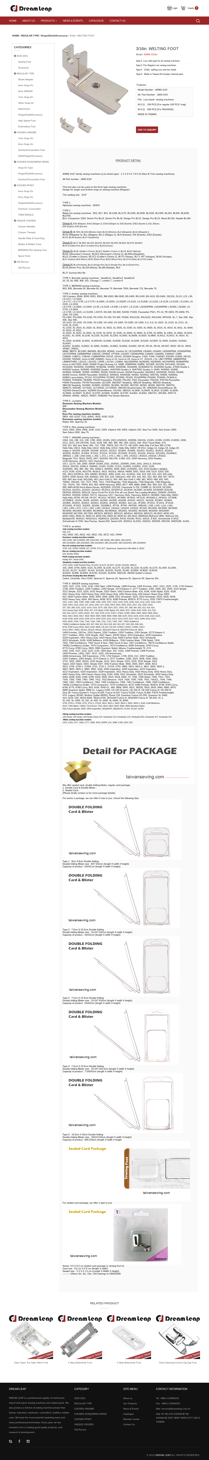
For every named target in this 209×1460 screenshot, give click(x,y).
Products (48, 20)
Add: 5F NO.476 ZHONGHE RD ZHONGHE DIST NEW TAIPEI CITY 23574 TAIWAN (178, 1418)
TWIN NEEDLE (26, 214)
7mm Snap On (25, 97)
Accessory (23, 67)
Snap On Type (25, 167)
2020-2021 (22, 56)
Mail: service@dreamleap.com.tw (173, 1408)
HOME (15, 35)
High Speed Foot (27, 120)
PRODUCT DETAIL (128, 160)
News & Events (73, 20)
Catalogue (96, 20)
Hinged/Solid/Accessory (54, 35)
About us (28, 20)
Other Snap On (26, 103)
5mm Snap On (25, 85)
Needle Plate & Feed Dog (31, 238)
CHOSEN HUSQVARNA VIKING (32, 161)
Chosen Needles (26, 226)
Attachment (24, 109)
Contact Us (117, 20)
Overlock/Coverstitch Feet (31, 150)
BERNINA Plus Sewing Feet (32, 250)
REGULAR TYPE (30, 35)
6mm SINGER (25, 91)
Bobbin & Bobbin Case (29, 244)
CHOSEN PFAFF (25, 185)
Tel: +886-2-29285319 (167, 1398)
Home (12, 20)
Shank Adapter (25, 79)
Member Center (131, 1419)
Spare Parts (24, 256)
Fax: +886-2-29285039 (168, 1403)
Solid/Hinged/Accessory (30, 156)
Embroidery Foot (26, 126)
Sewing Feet (24, 61)
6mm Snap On (25, 191)
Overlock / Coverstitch (29, 209)
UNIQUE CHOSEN (26, 220)
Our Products (130, 1403)
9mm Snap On (25, 144)
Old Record (22, 261)
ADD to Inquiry (147, 129)
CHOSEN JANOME (26, 132)
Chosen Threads (26, 232)
